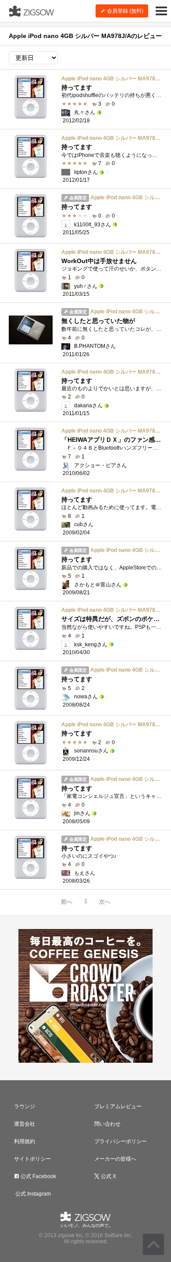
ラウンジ (24, 1106)
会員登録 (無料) (124, 11)
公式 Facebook (37, 1176)
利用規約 (24, 1141)
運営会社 (24, 1124)
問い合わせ (107, 1124)
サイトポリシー (32, 1159)
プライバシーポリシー (120, 1141)
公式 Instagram (32, 1194)
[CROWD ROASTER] (85, 996)
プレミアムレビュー (118, 1106)
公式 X (108, 1176)
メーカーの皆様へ (115, 1159)
